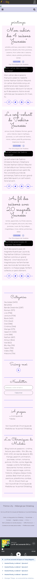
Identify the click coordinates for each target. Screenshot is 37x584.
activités (8, 47)
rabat (18, 232)
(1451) (8, 318)
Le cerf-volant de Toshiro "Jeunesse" (18, 120)
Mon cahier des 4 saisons (22, 52)
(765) (8, 351)
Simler (18, 58)
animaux (14, 47)
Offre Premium (28, 523)
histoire (14, 134)
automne (8, 50)
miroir (8, 139)
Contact (8, 520)
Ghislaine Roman (21, 131)
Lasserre (9, 52)
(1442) (8, 321)
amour (7, 131)
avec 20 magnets (11, 224)
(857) (9, 337)
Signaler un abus (18, 520)
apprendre (14, 221)
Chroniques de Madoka (16, 512)
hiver (23, 50)
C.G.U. (27, 520)
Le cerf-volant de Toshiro (22, 137)
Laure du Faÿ (19, 226)
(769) (9, 348)
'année (7, 221)
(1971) (9, 310)
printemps (27, 55)
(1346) (10, 326)
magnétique (9, 229)
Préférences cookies (28, 525)
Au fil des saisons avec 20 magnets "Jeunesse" (19, 207)
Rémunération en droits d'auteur (12, 523)
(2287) (13, 308)
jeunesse (28, 50)
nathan (8, 55)
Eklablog (30, 506)
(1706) (10, 316)
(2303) (8, 305)
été (19, 50)
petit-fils (19, 139)
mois (16, 229)
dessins (15, 50)
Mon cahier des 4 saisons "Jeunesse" (18, 36)
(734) (9, 353)
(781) (9, 345)
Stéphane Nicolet (18, 142)
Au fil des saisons (25, 221)
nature (14, 55)
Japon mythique (23, 134)
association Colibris (25, 47)
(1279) (9, 329)
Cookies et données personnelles (11, 525)
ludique (26, 226)
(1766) (8, 313)
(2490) (11, 302)
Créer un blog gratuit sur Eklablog (13, 517)
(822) (8, 343)
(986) (8, 335)
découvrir (21, 224)
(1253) (10, 332)
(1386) (8, 324)
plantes (19, 55)
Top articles (28, 517)
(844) (9, 340)
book (12, 131)
